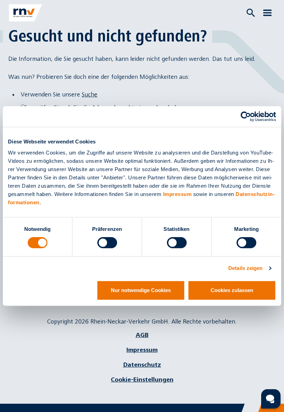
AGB (142, 335)
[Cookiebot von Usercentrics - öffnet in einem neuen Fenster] (245, 116)
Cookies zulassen (232, 290)
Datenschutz (142, 364)
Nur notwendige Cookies (141, 290)
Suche (89, 94)
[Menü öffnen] (267, 12)
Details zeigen (245, 268)
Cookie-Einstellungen (142, 379)
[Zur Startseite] (25, 12)
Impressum (177, 194)
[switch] (107, 242)
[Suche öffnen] (250, 12)
